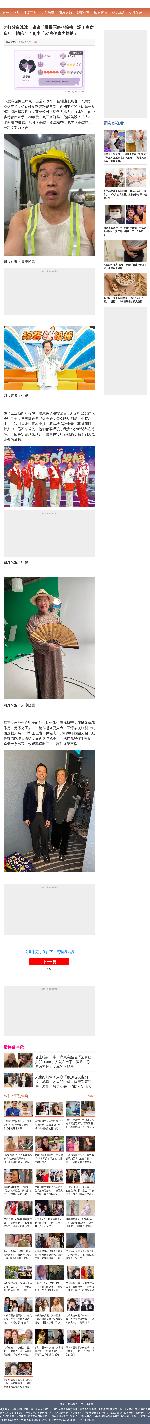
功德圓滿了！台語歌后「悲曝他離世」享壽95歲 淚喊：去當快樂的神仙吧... (49, 1125)
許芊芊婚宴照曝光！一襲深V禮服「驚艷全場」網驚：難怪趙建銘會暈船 (18, 1125)
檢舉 (35, 42)
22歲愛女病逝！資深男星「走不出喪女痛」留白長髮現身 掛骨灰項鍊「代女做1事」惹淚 (49, 1319)
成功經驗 (118, 12)
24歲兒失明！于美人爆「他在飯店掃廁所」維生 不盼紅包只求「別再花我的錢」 (80, 1190)
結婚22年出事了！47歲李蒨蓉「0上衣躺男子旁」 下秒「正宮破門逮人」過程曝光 (18, 1159)
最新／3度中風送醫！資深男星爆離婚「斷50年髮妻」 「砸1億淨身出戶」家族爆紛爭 (18, 1255)
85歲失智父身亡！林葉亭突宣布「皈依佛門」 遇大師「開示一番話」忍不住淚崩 (80, 1287)
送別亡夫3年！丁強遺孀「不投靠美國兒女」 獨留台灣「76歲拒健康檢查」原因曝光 (49, 1287)
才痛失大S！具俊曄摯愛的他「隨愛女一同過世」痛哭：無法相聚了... (48, 1223)
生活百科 (30, 12)
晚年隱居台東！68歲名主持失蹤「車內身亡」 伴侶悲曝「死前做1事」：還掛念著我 (18, 1287)
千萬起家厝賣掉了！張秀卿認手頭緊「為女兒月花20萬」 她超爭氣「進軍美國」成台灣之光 (80, 1159)
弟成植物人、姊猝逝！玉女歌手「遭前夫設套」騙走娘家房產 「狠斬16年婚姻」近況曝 (18, 1351)
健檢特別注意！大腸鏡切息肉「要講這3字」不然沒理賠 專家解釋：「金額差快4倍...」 (80, 1124)
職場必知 (65, 12)
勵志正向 (100, 12)
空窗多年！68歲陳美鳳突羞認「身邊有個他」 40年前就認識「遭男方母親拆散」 (18, 1223)
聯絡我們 (73, 1404)
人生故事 (47, 12)
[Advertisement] (49, 294)
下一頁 (49, 961)
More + (91, 1096)
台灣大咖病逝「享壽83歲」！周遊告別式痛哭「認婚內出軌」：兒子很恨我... (80, 1319)
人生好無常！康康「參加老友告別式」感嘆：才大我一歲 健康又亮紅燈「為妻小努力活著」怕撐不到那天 (63, 1081)
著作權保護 (87, 1404)
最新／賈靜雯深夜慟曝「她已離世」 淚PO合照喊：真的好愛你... (80, 1351)
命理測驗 (135, 12)
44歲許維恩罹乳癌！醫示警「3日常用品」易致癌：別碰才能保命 (49, 1158)
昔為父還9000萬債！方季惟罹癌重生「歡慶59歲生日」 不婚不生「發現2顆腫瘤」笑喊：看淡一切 (49, 1351)
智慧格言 (83, 12)
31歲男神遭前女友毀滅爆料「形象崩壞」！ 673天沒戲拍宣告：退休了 (80, 1255)
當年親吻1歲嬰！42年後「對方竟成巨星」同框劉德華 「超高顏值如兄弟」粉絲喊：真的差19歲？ (18, 1191)
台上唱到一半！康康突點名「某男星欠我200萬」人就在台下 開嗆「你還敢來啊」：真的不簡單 (63, 1062)
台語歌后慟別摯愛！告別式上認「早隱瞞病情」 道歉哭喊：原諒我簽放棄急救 (18, 1383)
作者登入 (12, 12)
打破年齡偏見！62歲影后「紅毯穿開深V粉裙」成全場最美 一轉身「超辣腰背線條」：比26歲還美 (80, 1223)
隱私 (62, 1404)
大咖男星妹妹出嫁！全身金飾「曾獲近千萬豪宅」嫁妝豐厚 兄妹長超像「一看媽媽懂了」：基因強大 (49, 1255)
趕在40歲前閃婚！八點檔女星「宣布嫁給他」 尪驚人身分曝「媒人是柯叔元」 (49, 1190)
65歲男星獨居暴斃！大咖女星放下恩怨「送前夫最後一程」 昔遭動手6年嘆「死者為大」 (18, 1319)
